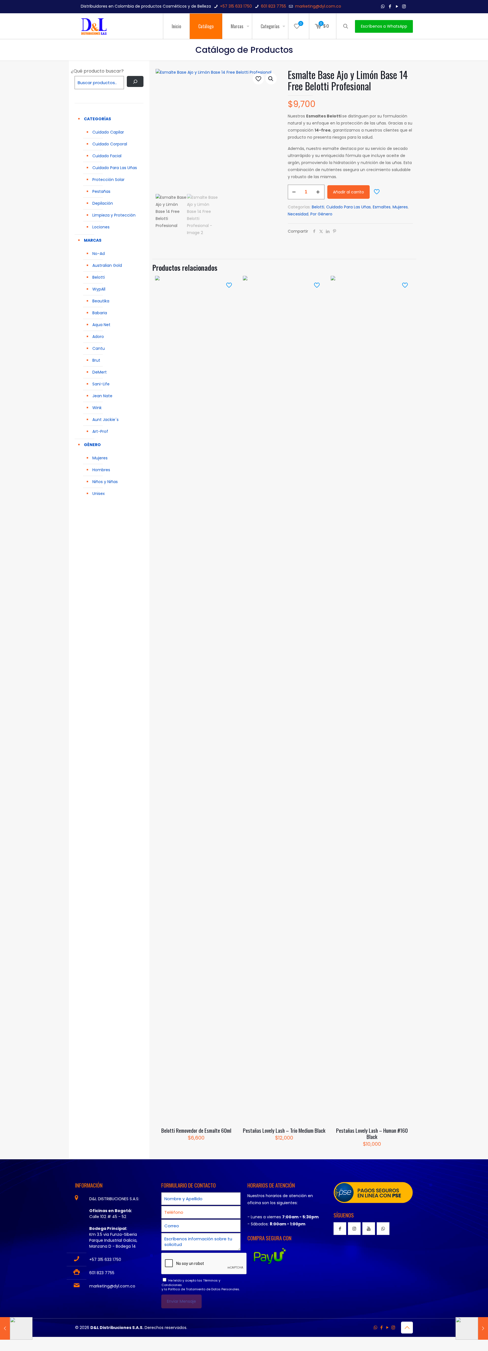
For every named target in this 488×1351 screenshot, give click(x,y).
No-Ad (98, 253)
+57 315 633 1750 (236, 6)
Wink (97, 408)
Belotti (318, 207)
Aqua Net (101, 325)
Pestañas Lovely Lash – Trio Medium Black (284, 1130)
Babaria (99, 313)
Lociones (101, 227)
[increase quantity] (318, 192)
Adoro (98, 336)
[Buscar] (135, 81)
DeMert (99, 372)
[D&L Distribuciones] (94, 26)
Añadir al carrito (348, 192)
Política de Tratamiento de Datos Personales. (204, 1289)
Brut (96, 360)
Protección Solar (108, 179)
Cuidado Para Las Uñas (348, 207)
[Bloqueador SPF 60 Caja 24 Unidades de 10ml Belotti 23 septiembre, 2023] (472, 1328)
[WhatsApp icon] (383, 6)
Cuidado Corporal (109, 144)
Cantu (98, 348)
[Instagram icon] (404, 6)
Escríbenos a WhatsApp (384, 26)
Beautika (100, 301)
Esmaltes (382, 207)
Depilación (102, 203)
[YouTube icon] (397, 6)
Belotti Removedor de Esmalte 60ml (196, 1130)
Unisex (98, 493)
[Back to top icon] (407, 1327)
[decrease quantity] (294, 192)
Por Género (321, 214)
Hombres (101, 470)
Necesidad (298, 214)
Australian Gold (107, 265)
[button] (271, 78)
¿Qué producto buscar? (97, 71)
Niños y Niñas (105, 481)
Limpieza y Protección (114, 215)
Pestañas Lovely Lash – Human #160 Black (372, 1133)
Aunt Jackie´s (105, 419)
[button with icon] (340, 1228)
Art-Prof (100, 431)
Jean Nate (102, 396)
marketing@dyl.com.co (318, 6)
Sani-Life (101, 384)
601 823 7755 (273, 6)
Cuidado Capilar (108, 132)
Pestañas (101, 191)
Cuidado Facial (106, 156)
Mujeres (400, 207)
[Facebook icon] (390, 6)
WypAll (98, 289)
